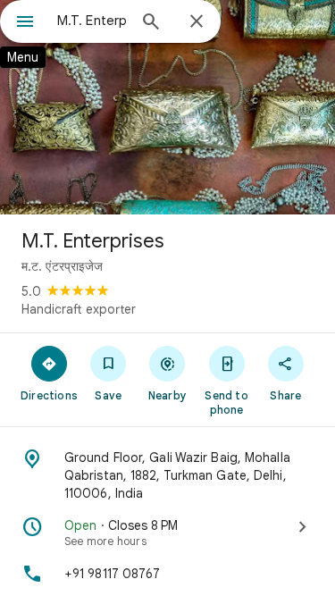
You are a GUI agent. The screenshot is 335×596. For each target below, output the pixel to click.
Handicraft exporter (78, 309)
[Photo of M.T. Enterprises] (167, 107)
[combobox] (91, 20)
